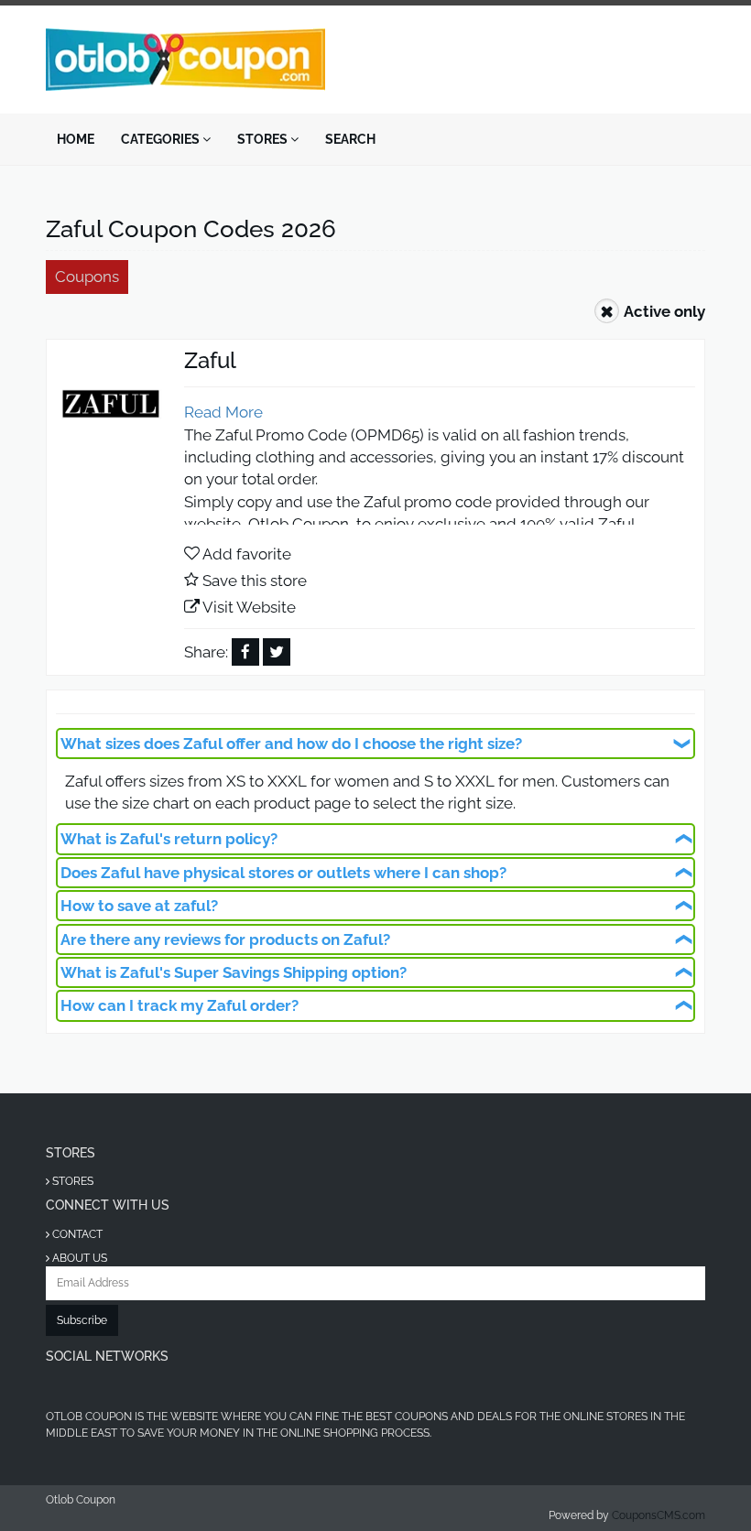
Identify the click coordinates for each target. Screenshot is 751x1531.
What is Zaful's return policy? (169, 839)
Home (75, 139)
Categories (161, 139)
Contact (76, 1234)
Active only (664, 311)
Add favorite (246, 554)
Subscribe (82, 1320)
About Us (78, 1258)
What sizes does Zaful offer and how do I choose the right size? (291, 743)
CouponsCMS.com (658, 1515)
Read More (223, 412)
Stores (263, 139)
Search (350, 139)
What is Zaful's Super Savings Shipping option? (233, 972)
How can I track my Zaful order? (179, 1005)
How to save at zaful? (139, 905)
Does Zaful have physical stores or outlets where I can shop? (283, 872)
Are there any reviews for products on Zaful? (225, 939)
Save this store (254, 580)
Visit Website (249, 607)
